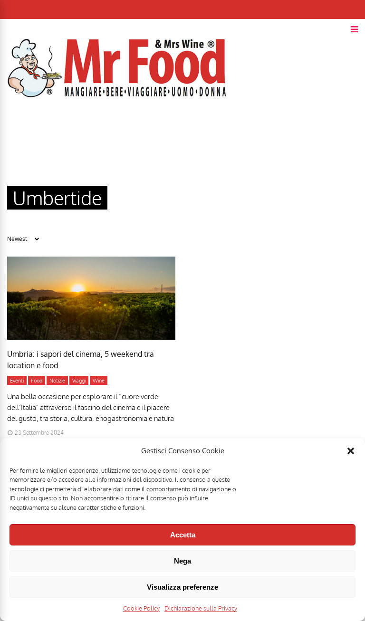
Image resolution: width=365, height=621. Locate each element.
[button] (350, 451)
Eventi (17, 380)
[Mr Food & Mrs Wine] (117, 114)
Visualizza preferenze (182, 587)
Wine (99, 380)
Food (36, 380)
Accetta (182, 535)
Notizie (57, 380)
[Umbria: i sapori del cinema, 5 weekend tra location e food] (91, 337)
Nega (182, 561)
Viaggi (79, 380)
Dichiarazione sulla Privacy (200, 608)
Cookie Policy (141, 608)
